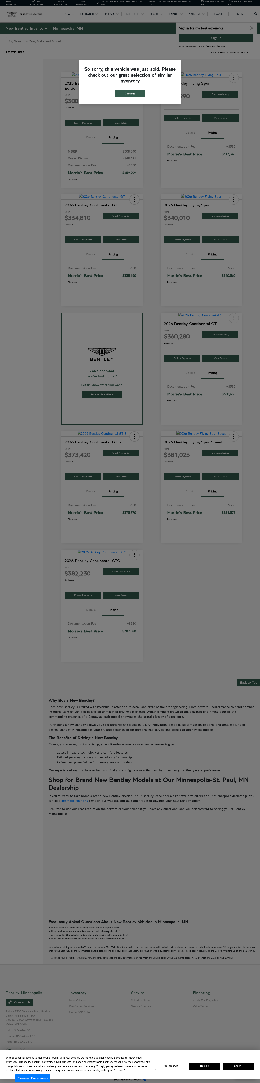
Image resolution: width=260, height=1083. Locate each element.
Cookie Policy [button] (35, 1070)
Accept (238, 1066)
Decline (204, 1066)
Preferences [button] (116, 1070)
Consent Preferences (33, 1078)
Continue (130, 93)
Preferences (170, 1066)
